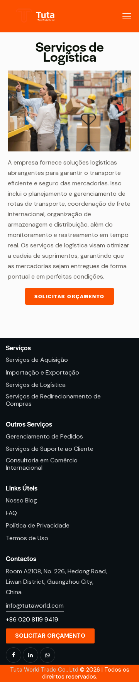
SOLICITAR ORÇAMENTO (69, 296)
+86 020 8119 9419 (32, 619)
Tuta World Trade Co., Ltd (44, 670)
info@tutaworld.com (35, 605)
